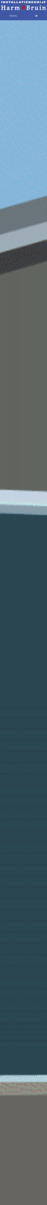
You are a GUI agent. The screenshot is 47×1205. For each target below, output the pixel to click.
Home (13, 15)
